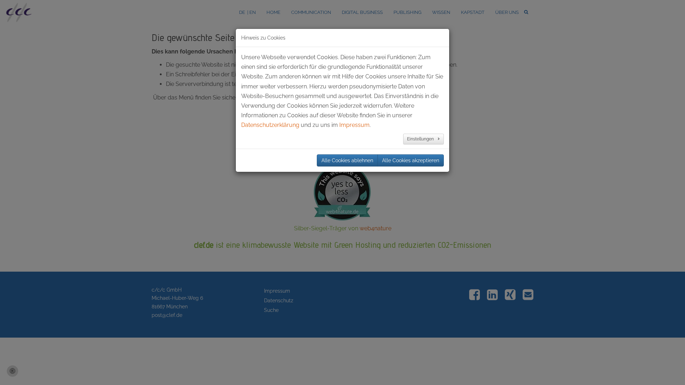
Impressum (354, 125)
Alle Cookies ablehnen (347, 160)
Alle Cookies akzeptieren (410, 160)
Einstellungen (421, 139)
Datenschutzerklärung (270, 125)
